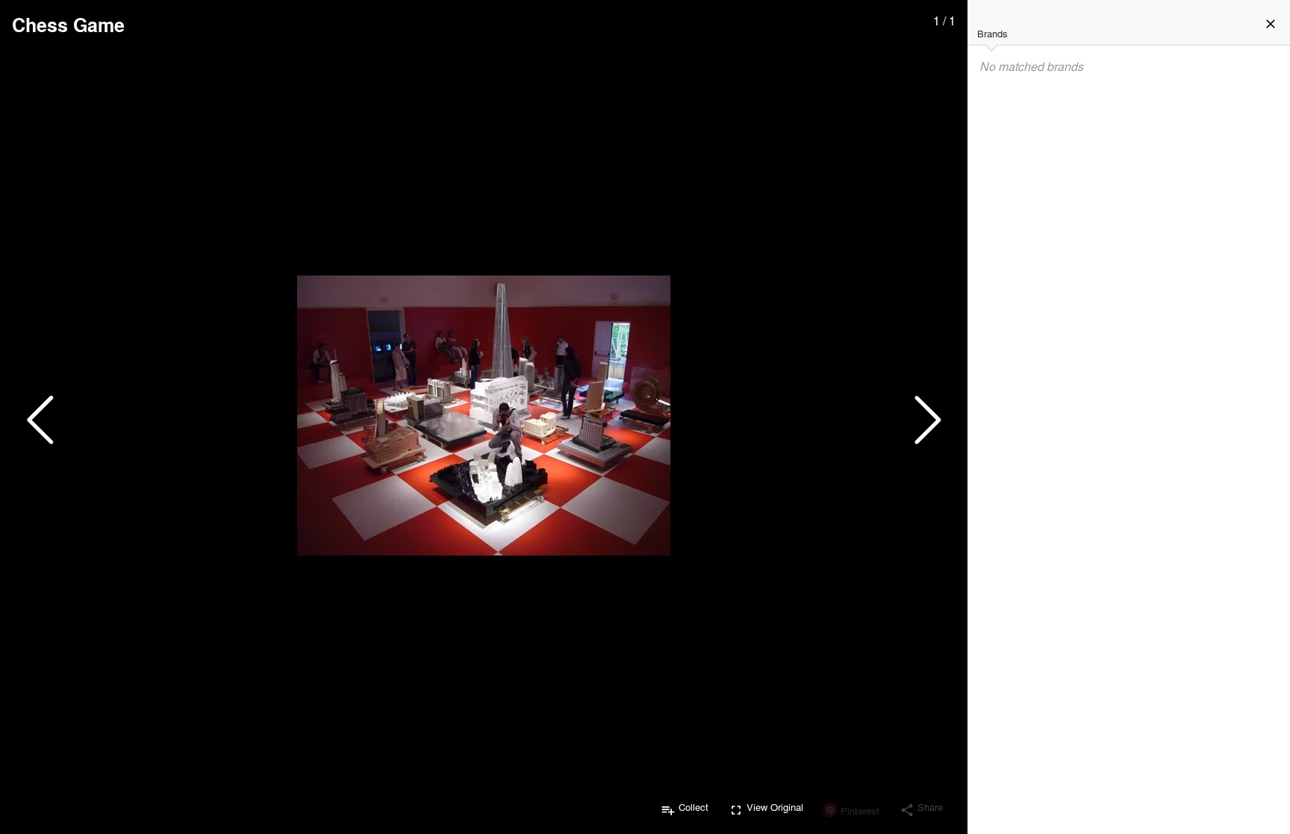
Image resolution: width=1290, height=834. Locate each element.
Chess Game (68, 24)
